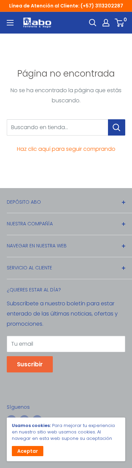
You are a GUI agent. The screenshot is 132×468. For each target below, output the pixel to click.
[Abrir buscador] (92, 22)
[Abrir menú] (10, 22)
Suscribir (30, 364)
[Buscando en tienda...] (116, 127)
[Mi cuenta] (106, 22)
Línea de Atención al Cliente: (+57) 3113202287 (66, 5)
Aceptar (27, 451)
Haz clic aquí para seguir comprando (66, 149)
